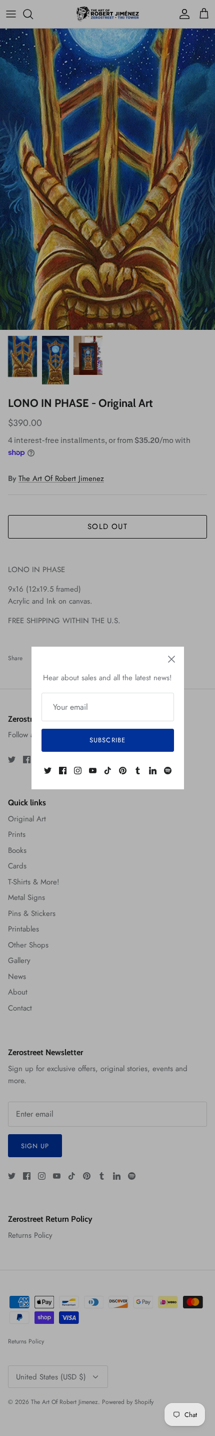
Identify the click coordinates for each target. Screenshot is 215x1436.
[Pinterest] (122, 770)
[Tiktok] (108, 770)
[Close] (171, 659)
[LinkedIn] (152, 770)
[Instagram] (78, 770)
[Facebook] (62, 770)
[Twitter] (48, 770)
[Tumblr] (138, 770)
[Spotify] (168, 770)
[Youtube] (92, 770)
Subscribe (107, 740)
